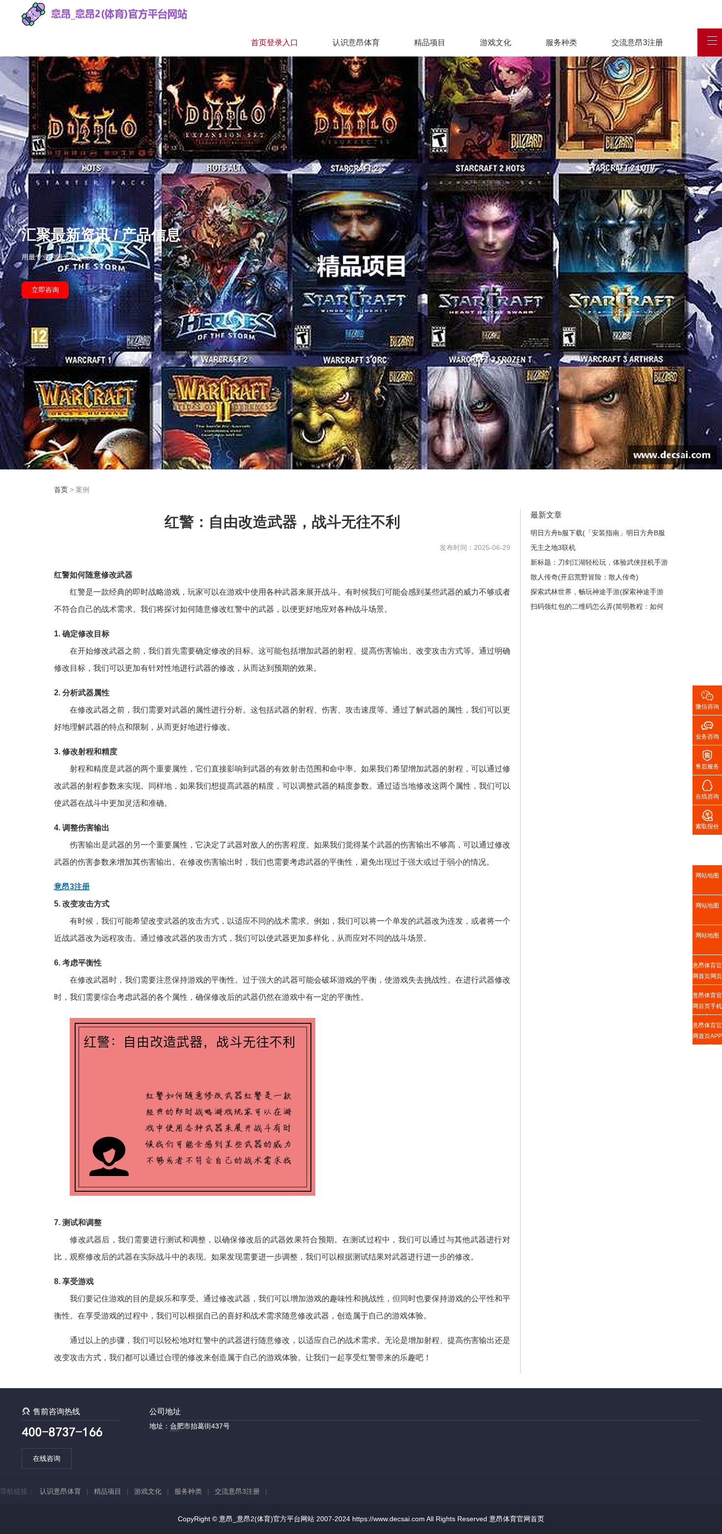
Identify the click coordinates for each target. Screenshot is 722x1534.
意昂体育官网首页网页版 (707, 973)
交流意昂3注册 (637, 42)
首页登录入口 (274, 42)
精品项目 (429, 42)
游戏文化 (495, 42)
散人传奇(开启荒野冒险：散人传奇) (584, 577)
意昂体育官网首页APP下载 (707, 1033)
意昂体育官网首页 (516, 1519)
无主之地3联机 (553, 547)
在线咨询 (46, 1458)
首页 (61, 489)
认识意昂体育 (356, 42)
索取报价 (707, 819)
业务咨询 (707, 729)
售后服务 (707, 759)
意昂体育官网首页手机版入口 (707, 1003)
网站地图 (707, 875)
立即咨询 (45, 290)
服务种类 (561, 42)
